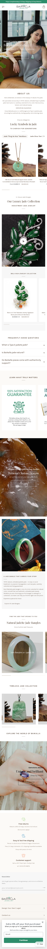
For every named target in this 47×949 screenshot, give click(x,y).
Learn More (23, 484)
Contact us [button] (6, 915)
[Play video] (23, 241)
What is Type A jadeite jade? (15, 345)
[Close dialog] (42, 922)
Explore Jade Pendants (16, 56)
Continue (23, 940)
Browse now (30, 782)
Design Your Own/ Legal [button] (11, 908)
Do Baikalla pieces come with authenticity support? (21, 361)
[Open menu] (5, 6)
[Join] (43, 888)
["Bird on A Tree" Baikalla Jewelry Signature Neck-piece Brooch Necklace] (20, 295)
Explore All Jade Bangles (12, 603)
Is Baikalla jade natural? (13, 352)
